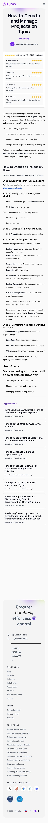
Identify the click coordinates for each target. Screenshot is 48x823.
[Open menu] (43, 4)
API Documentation (14, 695)
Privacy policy (12, 714)
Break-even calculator (15, 764)
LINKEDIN (15, 648)
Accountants (12, 687)
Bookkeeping (24, 39)
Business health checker (16, 730)
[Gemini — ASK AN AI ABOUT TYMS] (23, 788)
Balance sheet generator (16, 737)
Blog (9, 672)
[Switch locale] (25, 811)
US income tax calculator (17, 749)
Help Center (12, 683)
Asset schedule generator (17, 776)
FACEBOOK (16, 656)
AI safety (10, 718)
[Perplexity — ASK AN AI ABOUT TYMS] (30, 788)
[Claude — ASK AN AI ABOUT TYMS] (16, 788)
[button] (34, 811)
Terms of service (13, 710)
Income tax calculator (15, 741)
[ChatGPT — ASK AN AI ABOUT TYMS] (10, 788)
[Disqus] (24, 559)
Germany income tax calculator (19, 756)
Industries (11, 679)
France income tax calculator (18, 760)
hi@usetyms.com (19, 635)
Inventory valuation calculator (19, 772)
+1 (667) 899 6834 (20, 639)
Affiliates (10, 691)
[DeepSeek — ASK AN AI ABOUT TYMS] (36, 788)
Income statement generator (18, 733)
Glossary (10, 675)
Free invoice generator (16, 768)
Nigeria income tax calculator (18, 745)
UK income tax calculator (17, 753)
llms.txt (10, 698)
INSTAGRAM (16, 652)
